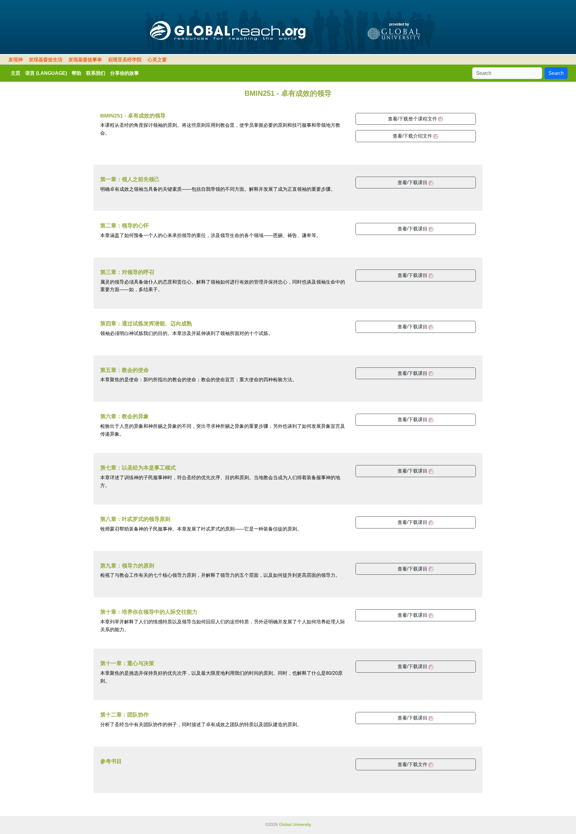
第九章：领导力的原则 (127, 566)
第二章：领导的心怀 (124, 226)
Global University (295, 824)
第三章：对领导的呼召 (127, 272)
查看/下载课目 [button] (413, 182)
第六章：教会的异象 (124, 416)
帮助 (76, 73)
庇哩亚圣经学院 (125, 59)
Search (556, 73)
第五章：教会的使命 (124, 370)
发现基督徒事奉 (85, 59)
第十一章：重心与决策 (127, 663)
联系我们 (95, 73)
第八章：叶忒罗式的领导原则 (135, 519)
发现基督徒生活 (45, 59)
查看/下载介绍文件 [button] (413, 135)
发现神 (15, 59)
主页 (15, 73)
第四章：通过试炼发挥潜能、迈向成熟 (146, 324)
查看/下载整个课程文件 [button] (413, 118)
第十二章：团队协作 (124, 715)
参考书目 (111, 761)
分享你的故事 (124, 73)
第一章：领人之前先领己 (130, 179)
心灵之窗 (157, 59)
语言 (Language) (46, 73)
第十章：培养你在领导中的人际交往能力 (148, 612)
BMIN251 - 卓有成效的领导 (133, 116)
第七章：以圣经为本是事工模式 (138, 468)
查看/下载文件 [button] (413, 764)
